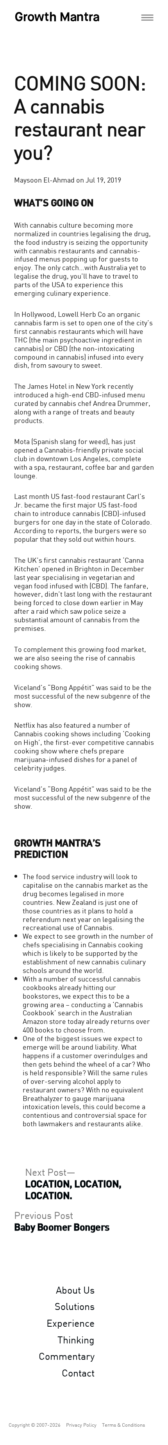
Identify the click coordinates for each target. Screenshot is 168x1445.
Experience (70, 1322)
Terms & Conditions (123, 1424)
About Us (75, 1289)
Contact (78, 1372)
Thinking (76, 1339)
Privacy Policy (81, 1424)
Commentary (67, 1355)
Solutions (75, 1306)
